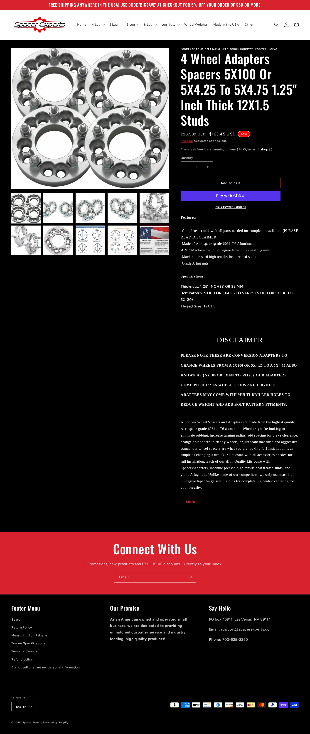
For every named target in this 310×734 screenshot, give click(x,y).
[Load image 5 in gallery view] (154, 208)
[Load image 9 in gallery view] (122, 240)
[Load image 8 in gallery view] (90, 240)
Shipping (187, 140)
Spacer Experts (32, 722)
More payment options (230, 206)
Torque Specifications (28, 643)
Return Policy (21, 627)
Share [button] (190, 502)
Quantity (187, 158)
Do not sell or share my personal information (45, 667)
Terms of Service (24, 651)
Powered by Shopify (56, 722)
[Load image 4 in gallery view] (122, 208)
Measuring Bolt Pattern (29, 635)
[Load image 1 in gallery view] (26, 208)
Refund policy (22, 659)
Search (16, 619)
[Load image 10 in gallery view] (154, 240)
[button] (98, 24)
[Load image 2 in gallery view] (58, 208)
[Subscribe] (191, 577)
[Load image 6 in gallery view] (26, 240)
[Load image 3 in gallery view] (90, 208)
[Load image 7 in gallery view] (58, 240)
